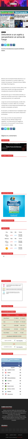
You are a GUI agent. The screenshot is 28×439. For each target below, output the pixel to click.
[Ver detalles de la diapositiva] (14, 206)
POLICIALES (7, 30)
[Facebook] (3, 430)
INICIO (7, 435)
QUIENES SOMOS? (13, 435)
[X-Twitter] (17, 430)
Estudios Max (19, 437)
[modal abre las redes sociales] (14, 45)
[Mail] (10, 430)
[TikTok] (14, 430)
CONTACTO (20, 435)
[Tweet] (5, 45)
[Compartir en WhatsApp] (8, 45)
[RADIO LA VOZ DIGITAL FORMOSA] (14, 3)
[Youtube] (25, 430)
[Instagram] (6, 429)
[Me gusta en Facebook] (11, 45)
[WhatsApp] (21, 430)
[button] (2, 8)
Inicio (2, 30)
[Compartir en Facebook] (2, 45)
